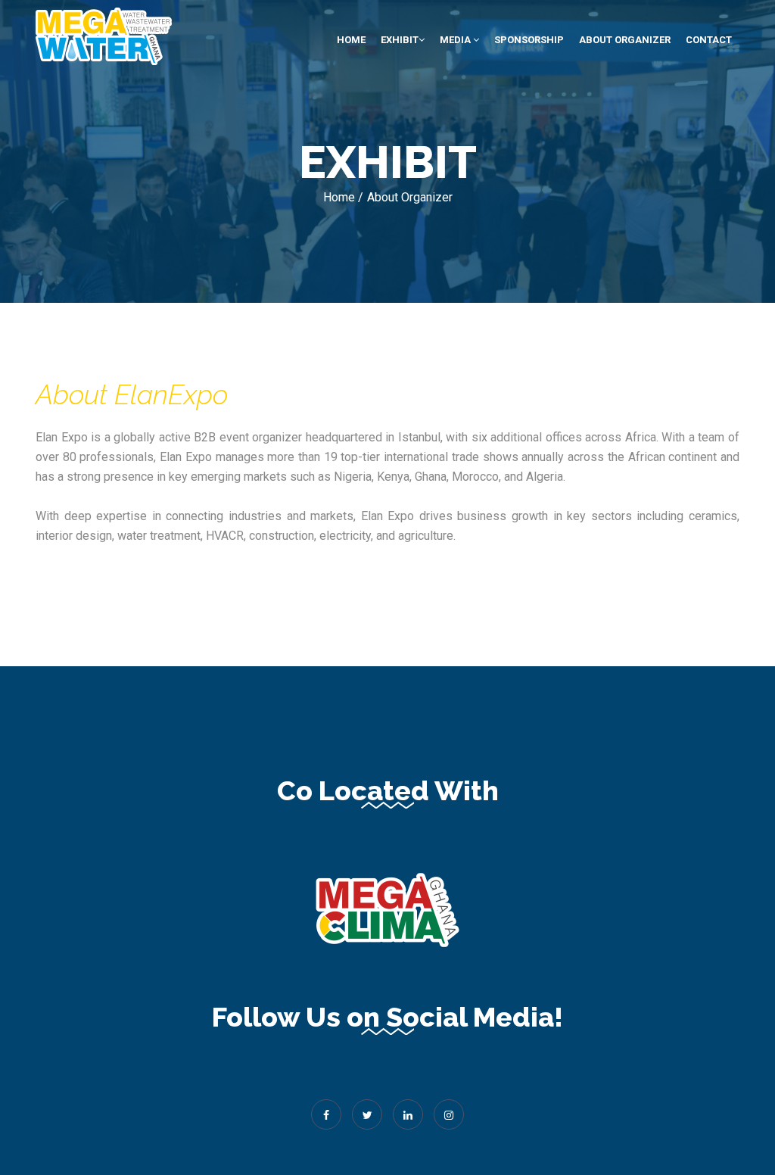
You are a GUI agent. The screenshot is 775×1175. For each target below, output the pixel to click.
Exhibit (400, 39)
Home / (343, 197)
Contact (709, 39)
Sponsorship (529, 39)
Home (351, 39)
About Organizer (625, 39)
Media (456, 39)
